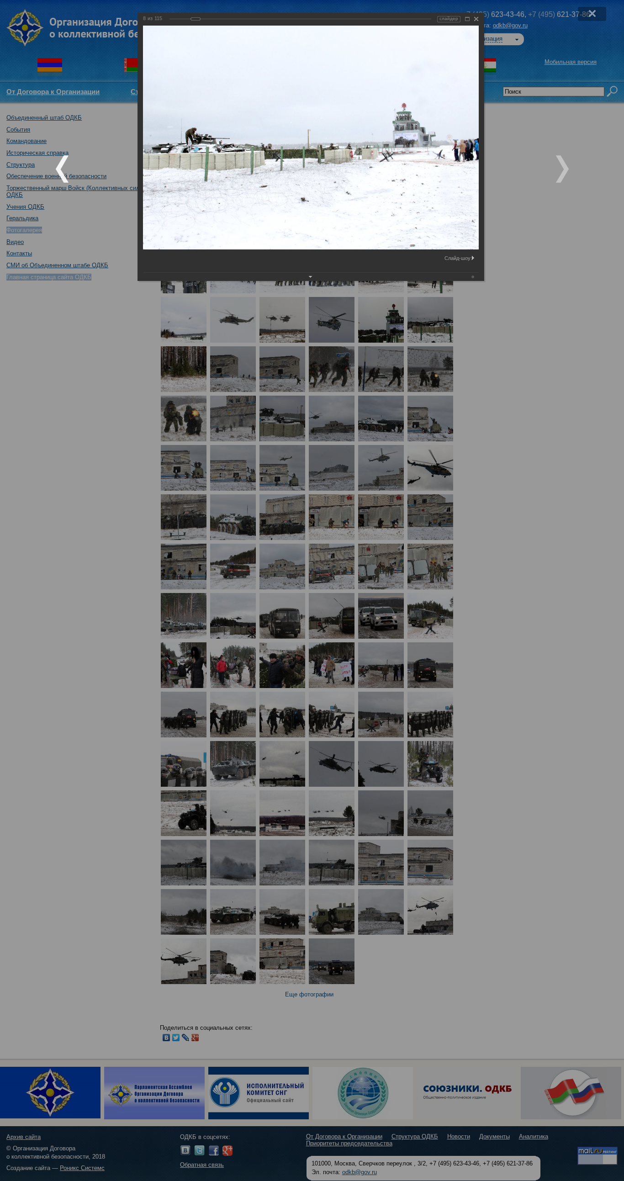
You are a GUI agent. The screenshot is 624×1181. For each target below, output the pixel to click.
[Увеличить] (467, 19)
